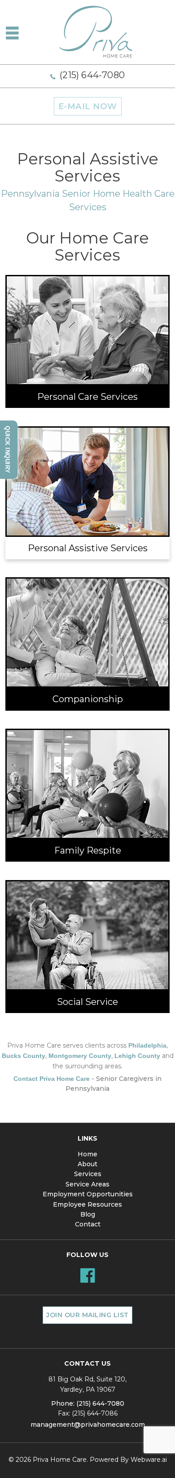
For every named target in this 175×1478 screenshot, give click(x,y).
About (87, 1164)
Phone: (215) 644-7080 (87, 1403)
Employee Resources (87, 1204)
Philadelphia (147, 1045)
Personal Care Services (87, 396)
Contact (88, 1224)
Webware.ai (149, 1460)
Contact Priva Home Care (51, 1078)
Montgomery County (79, 1055)
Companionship (87, 699)
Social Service (87, 1001)
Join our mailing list (87, 1315)
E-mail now (87, 106)
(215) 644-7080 (92, 75)
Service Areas (87, 1184)
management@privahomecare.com (88, 1424)
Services (87, 1174)
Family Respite (87, 850)
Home (87, 1154)
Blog (87, 1214)
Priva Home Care (60, 1460)
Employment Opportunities (88, 1194)
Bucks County (23, 1055)
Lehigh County (137, 1055)
